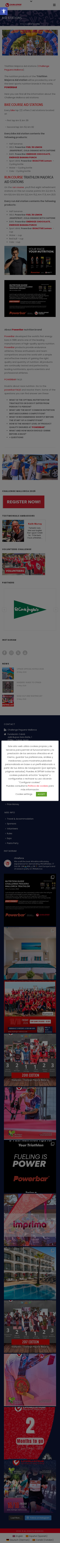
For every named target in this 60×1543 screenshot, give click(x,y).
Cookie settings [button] (23, 794)
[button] (4, 11)
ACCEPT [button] (41, 794)
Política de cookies (38, 785)
